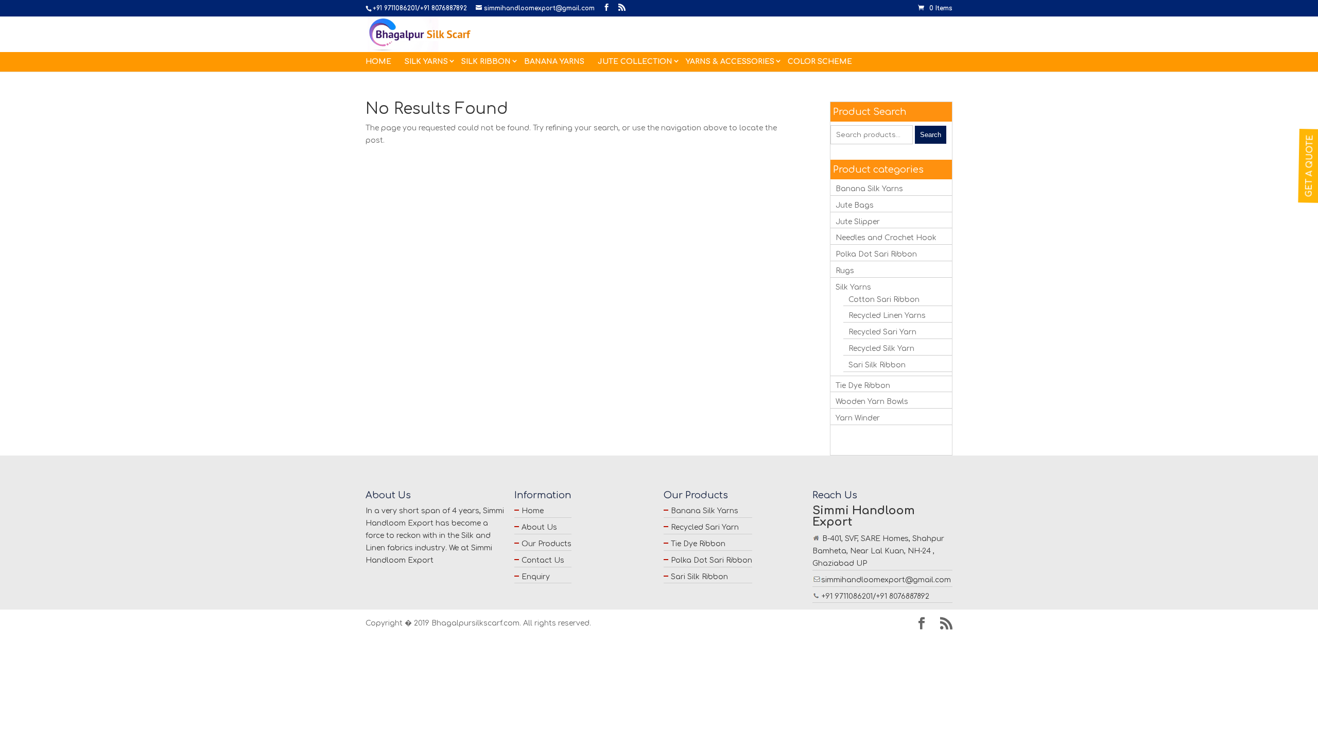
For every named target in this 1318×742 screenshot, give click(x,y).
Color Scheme (820, 61)
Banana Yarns (554, 61)
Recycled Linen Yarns (887, 315)
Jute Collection (635, 61)
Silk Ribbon (486, 61)
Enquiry (536, 577)
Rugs (845, 271)
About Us (539, 527)
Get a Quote (1310, 165)
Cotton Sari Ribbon (884, 299)
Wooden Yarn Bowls (872, 402)
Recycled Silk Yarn (881, 348)
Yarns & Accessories (730, 61)
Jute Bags (855, 205)
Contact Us (543, 560)
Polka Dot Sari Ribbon (876, 254)
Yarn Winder (858, 418)
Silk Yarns (426, 61)
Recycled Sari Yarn (882, 332)
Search (930, 135)
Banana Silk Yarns (869, 189)
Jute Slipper (858, 222)
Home (378, 61)
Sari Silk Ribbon (877, 365)
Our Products (546, 544)
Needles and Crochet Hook (886, 238)
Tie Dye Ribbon (863, 386)
